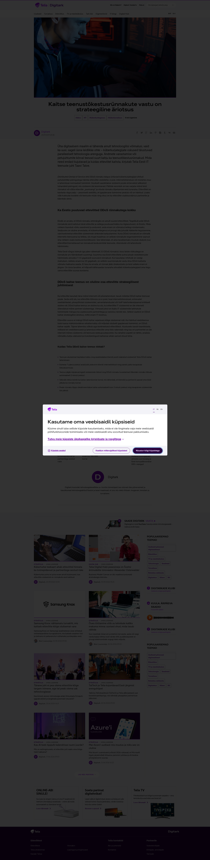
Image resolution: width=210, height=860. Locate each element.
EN (161, 409)
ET (154, 409)
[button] (86, 439)
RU (158, 409)
